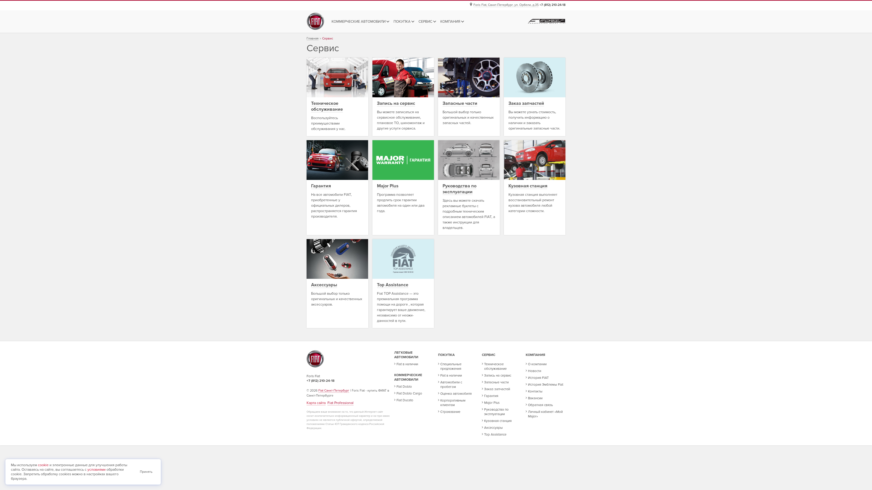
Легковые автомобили (406, 354)
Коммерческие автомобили (408, 377)
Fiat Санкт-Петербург (333, 390)
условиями (96, 469)
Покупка (446, 355)
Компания (535, 355)
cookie (43, 465)
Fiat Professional (340, 403)
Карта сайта (316, 403)
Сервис (488, 355)
